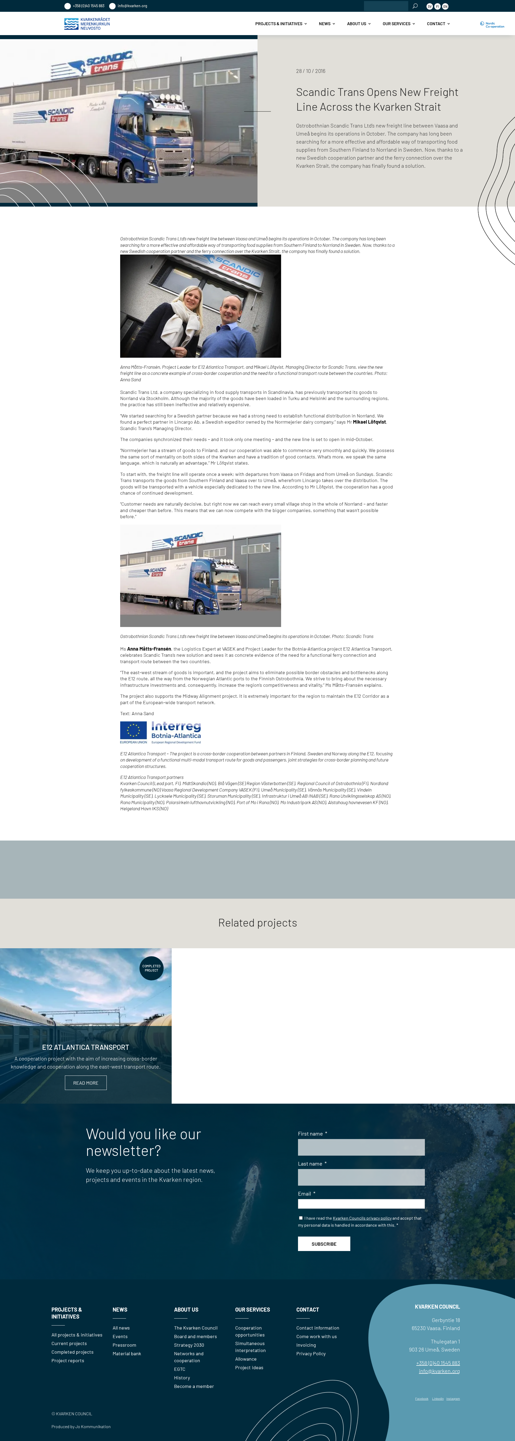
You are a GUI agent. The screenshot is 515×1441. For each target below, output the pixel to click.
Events (120, 1336)
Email (306, 1193)
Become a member (194, 1386)
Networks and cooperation (189, 1356)
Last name (312, 1163)
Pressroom (124, 1345)
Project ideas (249, 1367)
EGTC (179, 1369)
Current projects (69, 1343)
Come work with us (316, 1336)
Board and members (195, 1336)
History (182, 1377)
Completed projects (73, 1352)
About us (356, 23)
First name (312, 1133)
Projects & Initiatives (278, 23)
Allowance (246, 1359)
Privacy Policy (311, 1353)
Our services (396, 23)
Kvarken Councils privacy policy (362, 1217)
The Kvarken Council (196, 1328)
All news (121, 1328)
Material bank (127, 1353)
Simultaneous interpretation (250, 1346)
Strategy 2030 (189, 1345)
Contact (436, 23)
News (324, 23)
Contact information (317, 1328)
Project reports (68, 1360)
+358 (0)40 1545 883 (88, 5)
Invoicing (306, 1345)
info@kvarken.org (132, 5)
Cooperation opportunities (250, 1331)
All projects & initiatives (77, 1335)
